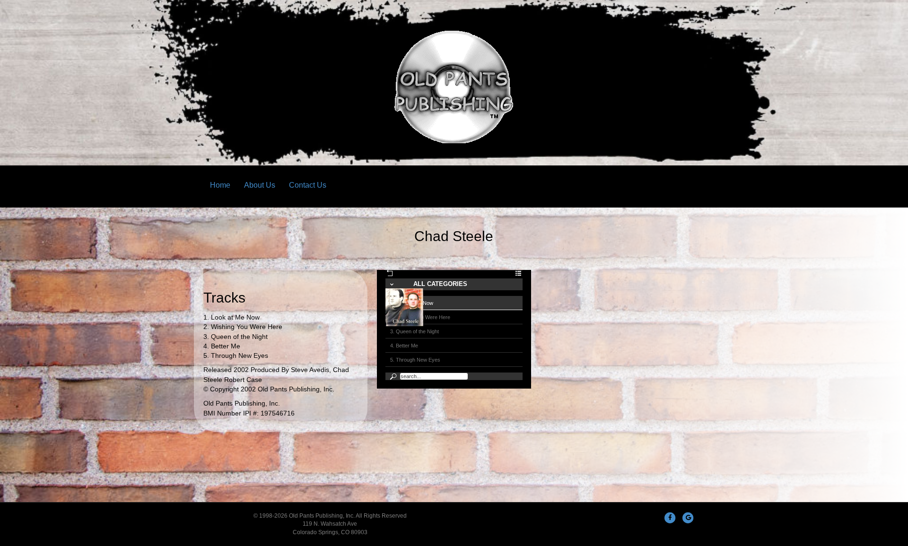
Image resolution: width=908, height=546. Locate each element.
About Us (259, 185)
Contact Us (307, 185)
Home (220, 185)
